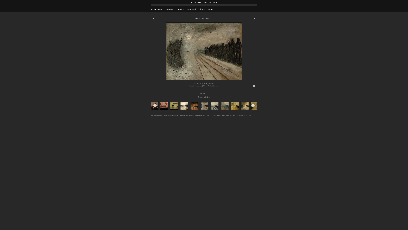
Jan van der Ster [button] (156, 9)
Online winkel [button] (191, 9)
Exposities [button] (170, 9)
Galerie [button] (180, 9)
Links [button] (202, 9)
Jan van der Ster (196, 2)
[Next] (253, 105)
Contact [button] (210, 9)
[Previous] (155, 105)
